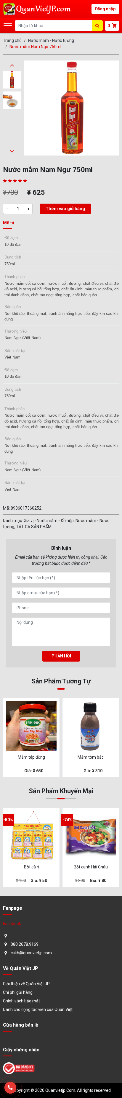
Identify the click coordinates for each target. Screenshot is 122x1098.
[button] (12, 64)
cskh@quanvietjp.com (31, 952)
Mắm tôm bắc (91, 757)
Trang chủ (12, 40)
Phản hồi (61, 656)
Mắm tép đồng (31, 757)
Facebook (12, 923)
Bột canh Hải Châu (91, 867)
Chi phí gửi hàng (18, 992)
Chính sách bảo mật (21, 1001)
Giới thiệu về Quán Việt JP (26, 983)
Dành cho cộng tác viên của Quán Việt (38, 1009)
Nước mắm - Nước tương (51, 40)
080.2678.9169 (24, 944)
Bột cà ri (31, 867)
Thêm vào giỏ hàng (65, 208)
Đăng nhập (105, 8)
